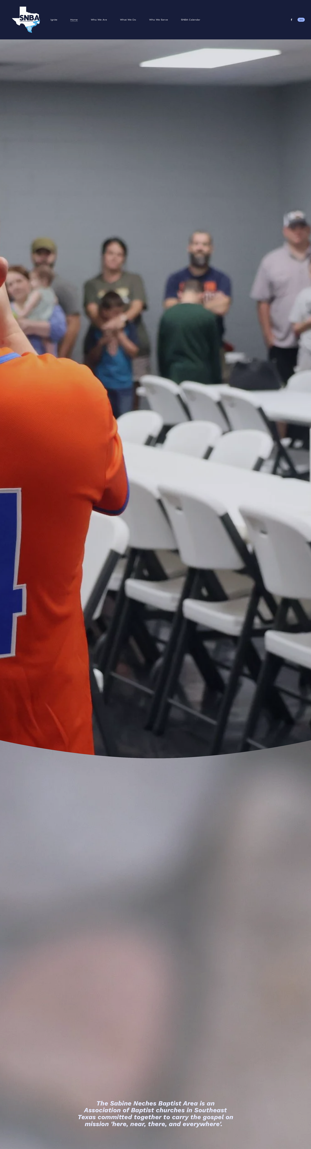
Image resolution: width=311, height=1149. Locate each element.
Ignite (54, 19)
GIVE (301, 20)
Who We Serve (158, 19)
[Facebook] (291, 19)
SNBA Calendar (190, 19)
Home (74, 19)
